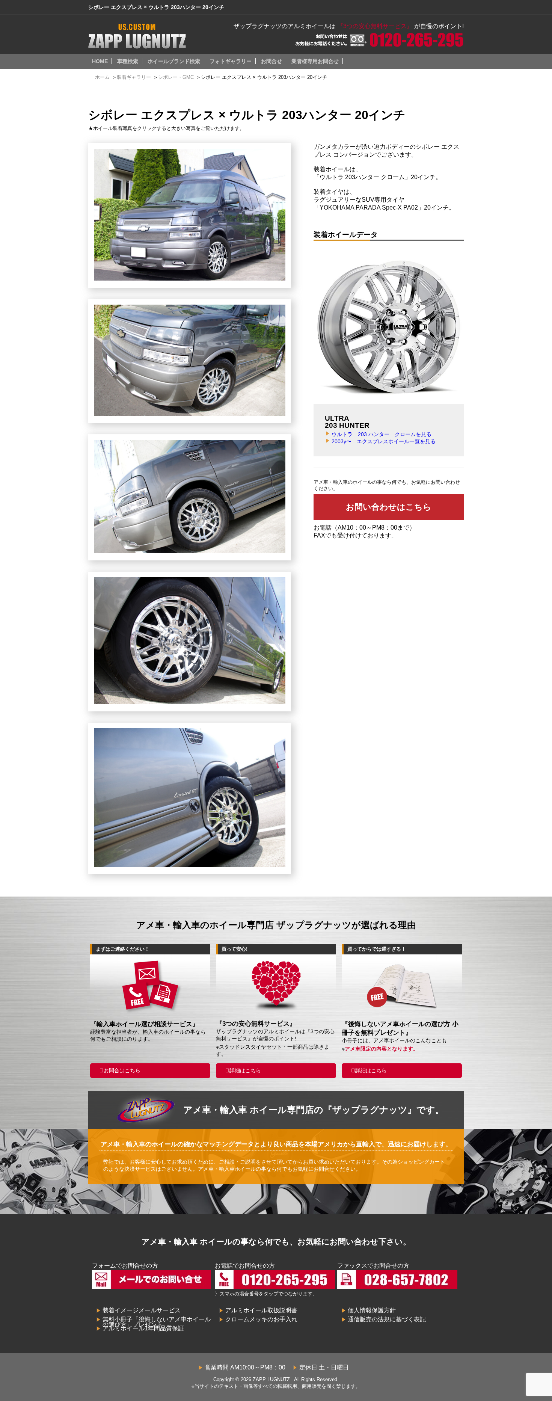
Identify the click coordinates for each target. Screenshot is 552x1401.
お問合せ (271, 61)
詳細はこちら (245, 1070)
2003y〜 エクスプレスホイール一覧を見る (384, 441)
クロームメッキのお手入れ (261, 1319)
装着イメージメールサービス (142, 1310)
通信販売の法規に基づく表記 (387, 1319)
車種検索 (127, 61)
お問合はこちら (122, 1070)
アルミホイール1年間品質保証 (143, 1328)
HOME (100, 61)
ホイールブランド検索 (174, 61)
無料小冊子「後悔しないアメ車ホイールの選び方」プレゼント (157, 1322)
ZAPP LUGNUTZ (271, 1379)
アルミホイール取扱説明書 (261, 1310)
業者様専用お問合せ (315, 61)
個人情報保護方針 (372, 1310)
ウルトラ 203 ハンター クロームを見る (381, 434)
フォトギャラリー (231, 61)
